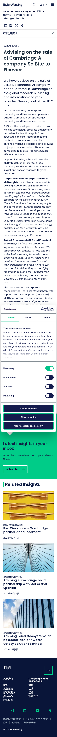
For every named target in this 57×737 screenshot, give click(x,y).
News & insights (22, 11)
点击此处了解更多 (28, 517)
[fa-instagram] (10, 710)
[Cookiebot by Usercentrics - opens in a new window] (41, 309)
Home (6, 11)
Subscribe (28, 446)
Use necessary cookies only (28, 425)
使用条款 (16, 722)
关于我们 (8, 678)
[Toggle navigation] (52, 4)
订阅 (7, 667)
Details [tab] (28, 317)
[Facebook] (10, 25)
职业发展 (8, 700)
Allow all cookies (28, 408)
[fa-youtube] (34, 710)
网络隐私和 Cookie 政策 (37, 719)
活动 (30, 692)
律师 (30, 685)
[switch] (49, 377)
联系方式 (33, 696)
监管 (5, 722)
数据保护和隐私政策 (12, 719)
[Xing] (21, 25)
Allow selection (28, 417)
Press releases (24, 14)
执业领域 (8, 688)
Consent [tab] (10, 317)
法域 (30, 688)
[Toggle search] (34, 4)
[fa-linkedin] (22, 710)
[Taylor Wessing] (12, 5)
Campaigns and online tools (38, 680)
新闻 (39, 11)
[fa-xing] (47, 710)
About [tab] (47, 317)
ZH (42, 5)
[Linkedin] (5, 25)
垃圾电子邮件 (30, 722)
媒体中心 (7, 14)
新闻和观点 (9, 692)
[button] (34, 4)
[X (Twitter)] (16, 25)
